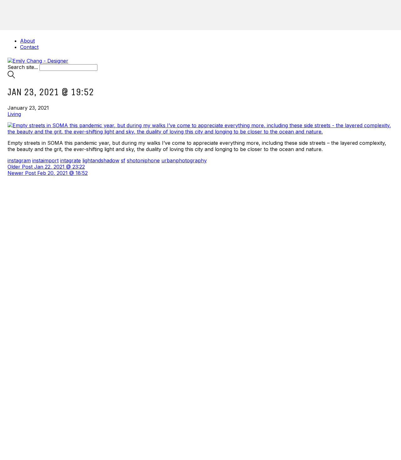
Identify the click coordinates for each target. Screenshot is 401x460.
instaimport (45, 160)
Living (14, 114)
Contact (29, 47)
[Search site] (11, 76)
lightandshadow (100, 160)
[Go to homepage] (38, 61)
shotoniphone (143, 160)
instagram (19, 160)
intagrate (70, 160)
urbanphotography (184, 160)
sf (123, 160)
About (27, 41)
